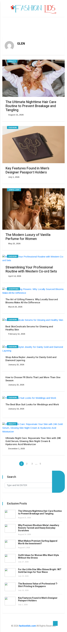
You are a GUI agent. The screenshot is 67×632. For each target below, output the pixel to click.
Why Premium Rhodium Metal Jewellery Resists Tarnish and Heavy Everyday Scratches (38, 528)
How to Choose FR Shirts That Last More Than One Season (32, 379)
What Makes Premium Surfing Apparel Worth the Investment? (37, 542)
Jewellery (14, 190)
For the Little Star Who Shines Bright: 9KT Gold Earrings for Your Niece (39, 571)
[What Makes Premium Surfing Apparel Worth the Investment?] (10, 544)
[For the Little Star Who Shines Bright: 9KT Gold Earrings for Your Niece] (10, 572)
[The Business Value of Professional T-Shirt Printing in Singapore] (10, 587)
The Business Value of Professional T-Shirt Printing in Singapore (38, 585)
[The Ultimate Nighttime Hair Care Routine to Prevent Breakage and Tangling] (10, 514)
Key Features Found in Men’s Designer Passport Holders (27, 170)
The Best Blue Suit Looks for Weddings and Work (32, 404)
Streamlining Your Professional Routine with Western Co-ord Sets (31, 269)
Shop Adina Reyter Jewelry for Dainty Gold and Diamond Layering (30, 359)
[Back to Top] (55, 623)
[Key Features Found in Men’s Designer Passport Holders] (10, 601)
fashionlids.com (27, 626)
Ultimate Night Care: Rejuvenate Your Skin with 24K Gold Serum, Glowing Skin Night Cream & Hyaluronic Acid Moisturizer (33, 441)
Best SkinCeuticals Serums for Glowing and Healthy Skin (29, 328)
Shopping (13, 289)
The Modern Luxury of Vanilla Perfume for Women (27, 236)
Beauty (12, 61)
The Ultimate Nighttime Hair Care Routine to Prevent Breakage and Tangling (30, 106)
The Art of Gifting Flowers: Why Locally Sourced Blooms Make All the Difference (31, 301)
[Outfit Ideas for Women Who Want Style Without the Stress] (10, 558)
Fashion (13, 127)
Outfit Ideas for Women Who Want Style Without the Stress (38, 556)
